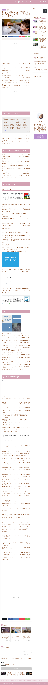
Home (12, 5)
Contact (35, 5)
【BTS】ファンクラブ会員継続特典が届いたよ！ (40, 58)
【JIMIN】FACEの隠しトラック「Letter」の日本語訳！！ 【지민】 (41, 63)
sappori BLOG (24, 1)
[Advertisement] (16, 52)
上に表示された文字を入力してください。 (9, 664)
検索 (34, 8)
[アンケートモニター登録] (11, 332)
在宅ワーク (4, 9)
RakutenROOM (20, 5)
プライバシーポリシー (6, 683)
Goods (28, 5)
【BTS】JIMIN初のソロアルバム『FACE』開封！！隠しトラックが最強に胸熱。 (41, 69)
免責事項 (13, 683)
